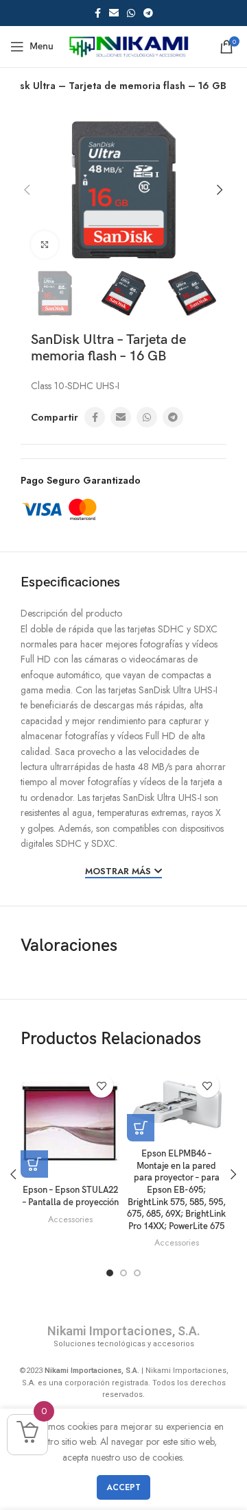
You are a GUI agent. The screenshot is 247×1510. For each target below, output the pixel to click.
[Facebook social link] (98, 13)
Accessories (70, 1219)
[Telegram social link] (148, 13)
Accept (123, 1487)
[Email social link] (114, 13)
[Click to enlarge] (44, 244)
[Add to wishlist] (101, 1086)
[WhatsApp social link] (131, 13)
